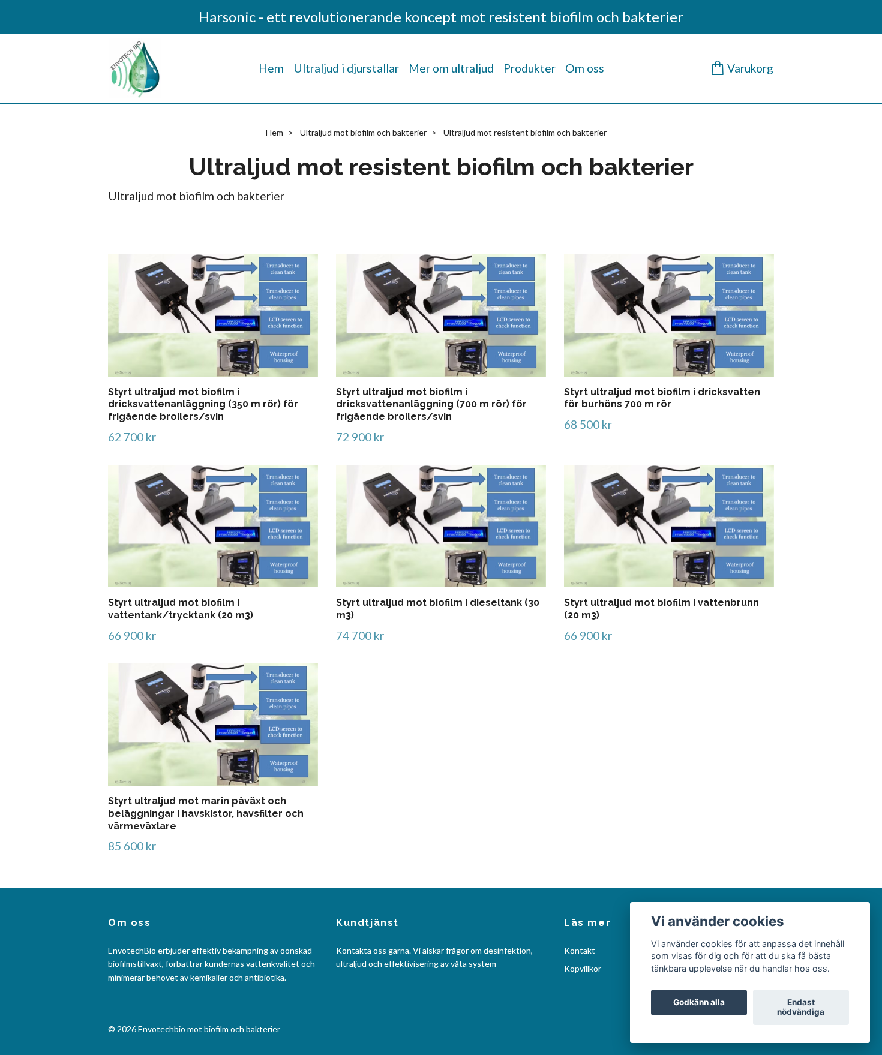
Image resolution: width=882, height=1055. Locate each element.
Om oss (584, 68)
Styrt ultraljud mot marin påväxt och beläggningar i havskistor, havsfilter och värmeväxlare (206, 813)
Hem (271, 68)
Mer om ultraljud (451, 68)
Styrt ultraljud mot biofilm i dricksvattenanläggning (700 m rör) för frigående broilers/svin (431, 404)
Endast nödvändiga (800, 1007)
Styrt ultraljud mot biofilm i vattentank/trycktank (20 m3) (180, 609)
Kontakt (579, 950)
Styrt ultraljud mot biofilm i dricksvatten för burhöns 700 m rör (662, 398)
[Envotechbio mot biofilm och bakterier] (135, 68)
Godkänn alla (699, 1003)
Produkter (529, 68)
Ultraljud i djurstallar (346, 68)
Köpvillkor (582, 968)
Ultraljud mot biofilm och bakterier (363, 132)
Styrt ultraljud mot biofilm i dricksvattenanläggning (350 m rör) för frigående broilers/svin (203, 404)
